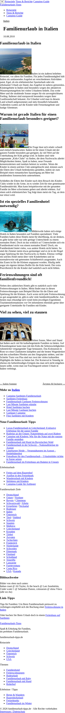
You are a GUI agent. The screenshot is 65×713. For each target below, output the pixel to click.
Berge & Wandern (15, 694)
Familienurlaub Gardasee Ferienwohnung (27, 401)
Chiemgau (20, 500)
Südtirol (17, 517)
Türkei (9, 534)
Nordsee (19, 497)
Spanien (10, 523)
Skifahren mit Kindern (17, 481)
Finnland (10, 554)
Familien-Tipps (10, 4)
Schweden (11, 548)
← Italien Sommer (8, 384)
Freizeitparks (12, 700)
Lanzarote (11, 562)
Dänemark (11, 551)
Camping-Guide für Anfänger (21, 484)
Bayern (10, 500)
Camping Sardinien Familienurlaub (23, 396)
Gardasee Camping (15, 413)
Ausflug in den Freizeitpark (20, 475)
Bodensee (11, 509)
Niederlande (12, 545)
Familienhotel (13, 670)
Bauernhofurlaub (14, 697)
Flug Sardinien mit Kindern (20, 415)
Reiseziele (10, 1)
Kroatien (10, 531)
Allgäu (25, 503)
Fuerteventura (13, 565)
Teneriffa (10, 560)
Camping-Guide (41, 1)
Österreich (11, 514)
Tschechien (12, 540)
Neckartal (24, 506)
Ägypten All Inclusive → (54, 384)
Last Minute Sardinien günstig (21, 404)
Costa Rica (11, 568)
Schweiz (10, 520)
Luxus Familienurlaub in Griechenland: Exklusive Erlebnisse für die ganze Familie (31, 429)
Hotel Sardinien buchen (18, 407)
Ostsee (9, 497)
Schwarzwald (13, 503)
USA (8, 571)
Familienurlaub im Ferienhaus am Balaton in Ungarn (32, 462)
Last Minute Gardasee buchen (21, 410)
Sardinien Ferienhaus (16, 398)
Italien (6, 21)
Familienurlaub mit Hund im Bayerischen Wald (29, 442)
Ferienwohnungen (15, 672)
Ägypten (10, 537)
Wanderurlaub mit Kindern (19, 478)
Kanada (17, 571)
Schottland (11, 557)
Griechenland (13, 528)
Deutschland (12, 494)
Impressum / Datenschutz (12, 711)
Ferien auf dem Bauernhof (19, 472)
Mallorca (10, 526)
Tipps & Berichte (24, 1)
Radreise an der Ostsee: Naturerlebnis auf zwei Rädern (33, 433)
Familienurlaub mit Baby (18, 678)
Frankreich (11, 543)
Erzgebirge (11, 506)
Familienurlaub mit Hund (18, 681)
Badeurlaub (12, 675)
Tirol (8, 517)
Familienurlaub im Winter (19, 703)
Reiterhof (11, 684)
